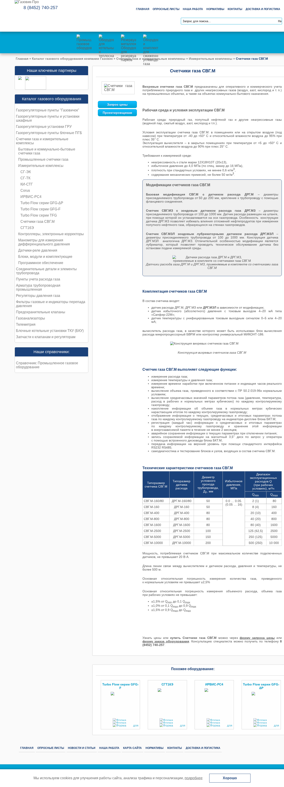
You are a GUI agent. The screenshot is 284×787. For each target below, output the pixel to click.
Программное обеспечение (40, 263)
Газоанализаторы (30, 318)
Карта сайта (132, 748)
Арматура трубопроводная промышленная (38, 287)
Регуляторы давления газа (38, 295)
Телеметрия (26, 324)
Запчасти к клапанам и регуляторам (45, 337)
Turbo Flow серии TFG (38, 215)
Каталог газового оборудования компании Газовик (72, 58)
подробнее (194, 778)
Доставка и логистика (263, 9)
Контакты (235, 9)
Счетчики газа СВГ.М (37, 221)
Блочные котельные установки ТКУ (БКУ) (50, 331)
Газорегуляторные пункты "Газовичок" (47, 110)
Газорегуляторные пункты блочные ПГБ (49, 133)
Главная (142, 9)
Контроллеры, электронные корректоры (51, 234)
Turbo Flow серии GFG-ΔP (41, 203)
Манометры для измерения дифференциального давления (44, 242)
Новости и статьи (81, 748)
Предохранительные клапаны (40, 312)
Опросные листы (166, 9)
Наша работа (193, 9)
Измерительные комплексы (210, 58)
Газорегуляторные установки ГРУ (44, 126)
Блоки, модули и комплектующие (45, 256)
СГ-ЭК (25, 172)
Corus (25, 190)
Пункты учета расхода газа (38, 279)
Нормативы (215, 9)
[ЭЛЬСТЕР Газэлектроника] (34, 88)
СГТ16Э (27, 228)
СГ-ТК (25, 178)
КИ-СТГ (26, 184)
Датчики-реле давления (37, 250)
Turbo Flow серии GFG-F (40, 209)
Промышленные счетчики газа (43, 159)
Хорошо (230, 778)
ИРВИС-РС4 (30, 197)
